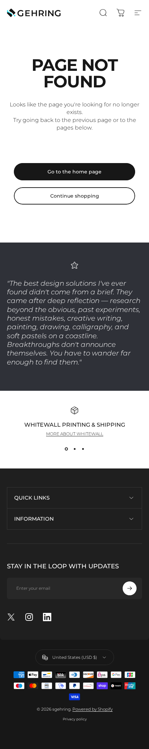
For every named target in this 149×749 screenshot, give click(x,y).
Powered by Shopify (92, 709)
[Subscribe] (130, 588)
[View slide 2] (74, 449)
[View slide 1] (66, 449)
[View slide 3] (83, 449)
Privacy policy (75, 719)
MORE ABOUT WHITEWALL (74, 433)
